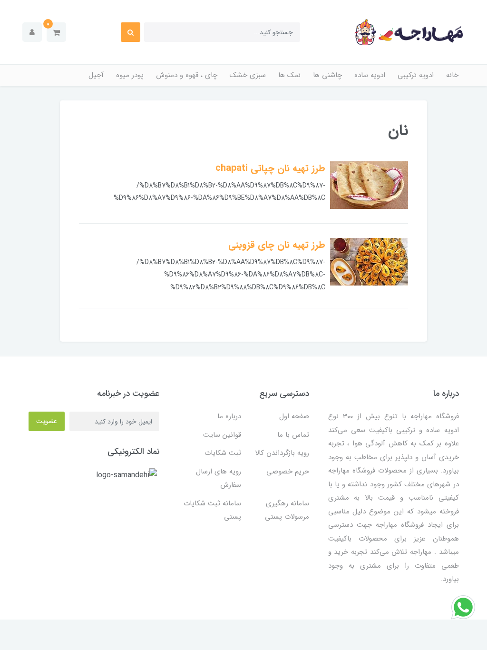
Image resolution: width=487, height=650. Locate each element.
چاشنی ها (327, 75)
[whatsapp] (463, 607)
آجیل (96, 75)
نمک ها (289, 75)
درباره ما (229, 416)
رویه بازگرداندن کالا (282, 453)
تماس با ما (293, 435)
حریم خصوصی (287, 471)
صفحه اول (294, 416)
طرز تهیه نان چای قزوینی (276, 244)
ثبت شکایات (223, 453)
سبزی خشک (248, 75)
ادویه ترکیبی (416, 75)
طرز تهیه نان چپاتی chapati (270, 168)
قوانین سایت (222, 435)
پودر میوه (130, 75)
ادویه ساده (369, 75)
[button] (56, 32)
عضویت (46, 421)
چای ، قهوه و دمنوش (186, 75)
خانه (452, 75)
